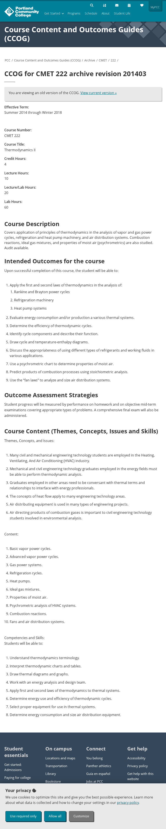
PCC (7, 60)
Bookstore (53, 781)
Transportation (56, 766)
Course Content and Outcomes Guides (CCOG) (73, 33)
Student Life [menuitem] (122, 13)
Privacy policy (137, 766)
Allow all (55, 816)
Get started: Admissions (13, 767)
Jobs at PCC (94, 781)
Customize (81, 816)
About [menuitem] (106, 13)
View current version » (98, 92)
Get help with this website (140, 776)
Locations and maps (60, 758)
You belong (94, 758)
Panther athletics (98, 766)
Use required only (23, 816)
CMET (103, 60)
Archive (89, 60)
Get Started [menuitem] (52, 13)
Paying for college (17, 777)
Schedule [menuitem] (91, 13)
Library (50, 773)
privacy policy (128, 802)
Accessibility (136, 758)
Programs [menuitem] (74, 13)
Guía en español (98, 773)
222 (113, 60)
